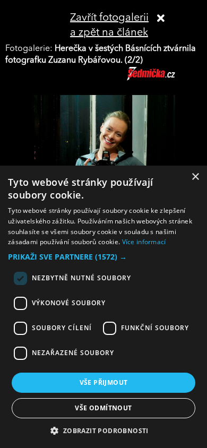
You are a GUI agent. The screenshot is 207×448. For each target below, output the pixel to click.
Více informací (144, 241)
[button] (103, 257)
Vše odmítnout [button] (103, 407)
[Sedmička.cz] (164, 78)
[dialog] (103, 307)
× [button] (195, 177)
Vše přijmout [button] (104, 382)
